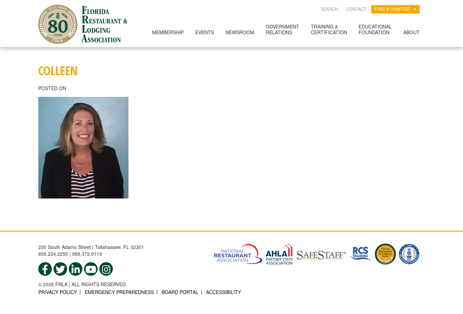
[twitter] (60, 269)
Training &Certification (329, 29)
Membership (168, 32)
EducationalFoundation (375, 29)
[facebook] (45, 269)
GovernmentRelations (282, 29)
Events (204, 32)
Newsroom (239, 32)
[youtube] (91, 269)
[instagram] (106, 269)
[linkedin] (75, 269)
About (411, 32)
